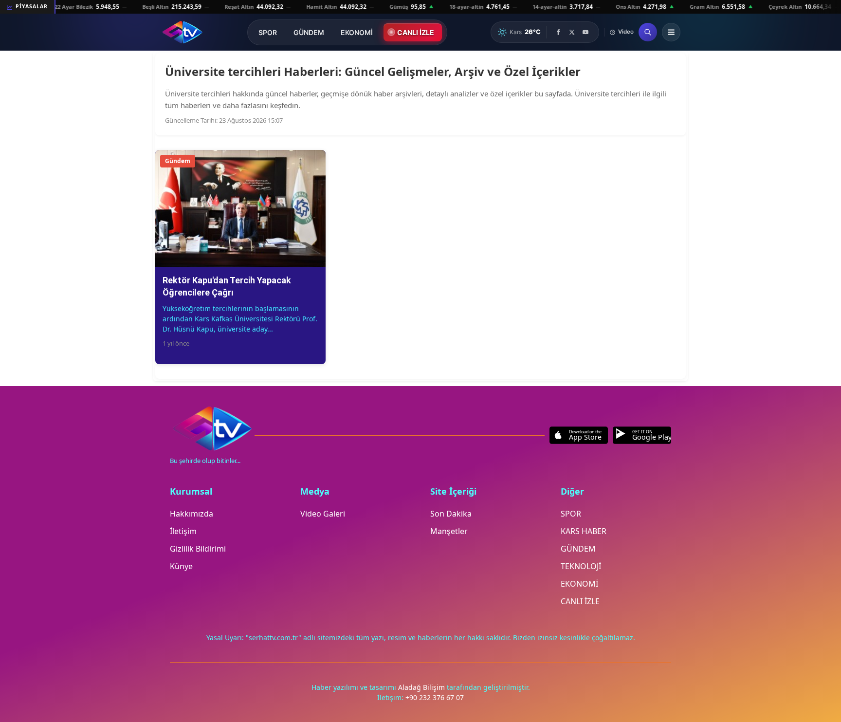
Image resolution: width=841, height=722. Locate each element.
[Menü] (671, 32)
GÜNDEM (308, 32)
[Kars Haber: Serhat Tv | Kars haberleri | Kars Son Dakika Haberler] (182, 32)
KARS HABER (583, 531)
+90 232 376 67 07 (434, 697)
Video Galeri (322, 513)
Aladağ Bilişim (422, 687)
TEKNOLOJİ (581, 566)
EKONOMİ (357, 32)
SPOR (267, 32)
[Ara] (648, 32)
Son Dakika (451, 513)
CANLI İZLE (415, 32)
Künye (181, 566)
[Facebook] (558, 32)
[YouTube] (585, 32)
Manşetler (449, 531)
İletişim (183, 531)
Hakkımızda (191, 513)
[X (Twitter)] (572, 32)
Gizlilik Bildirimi (198, 548)
